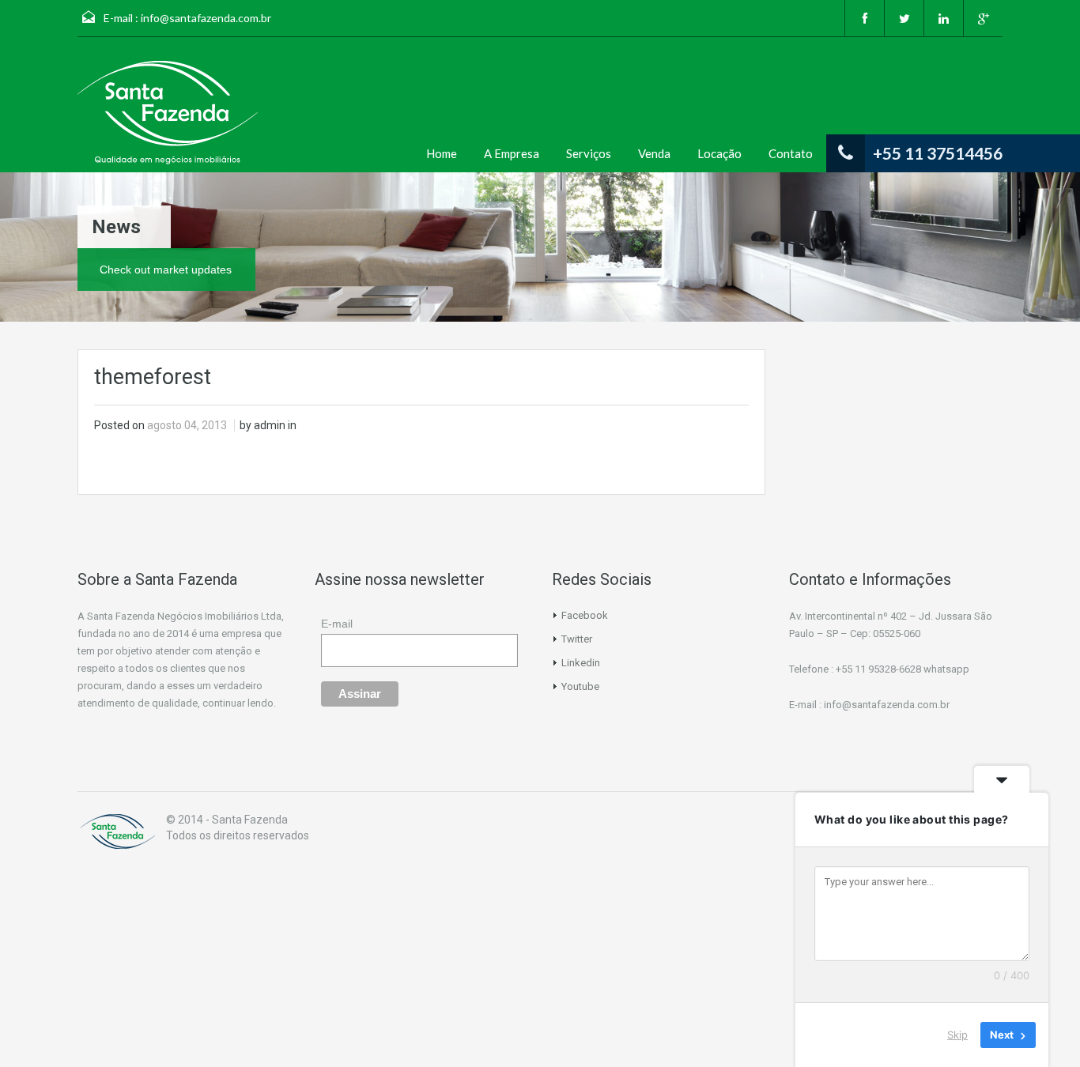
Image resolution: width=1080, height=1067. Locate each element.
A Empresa (511, 153)
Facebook (584, 615)
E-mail (337, 623)
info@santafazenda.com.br (206, 18)
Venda (654, 153)
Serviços (588, 153)
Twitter (576, 639)
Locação (719, 153)
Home (441, 153)
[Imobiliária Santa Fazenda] (167, 112)
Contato (790, 153)
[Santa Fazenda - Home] (117, 831)
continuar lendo (238, 703)
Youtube (580, 686)
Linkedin (580, 663)
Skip (957, 1034)
